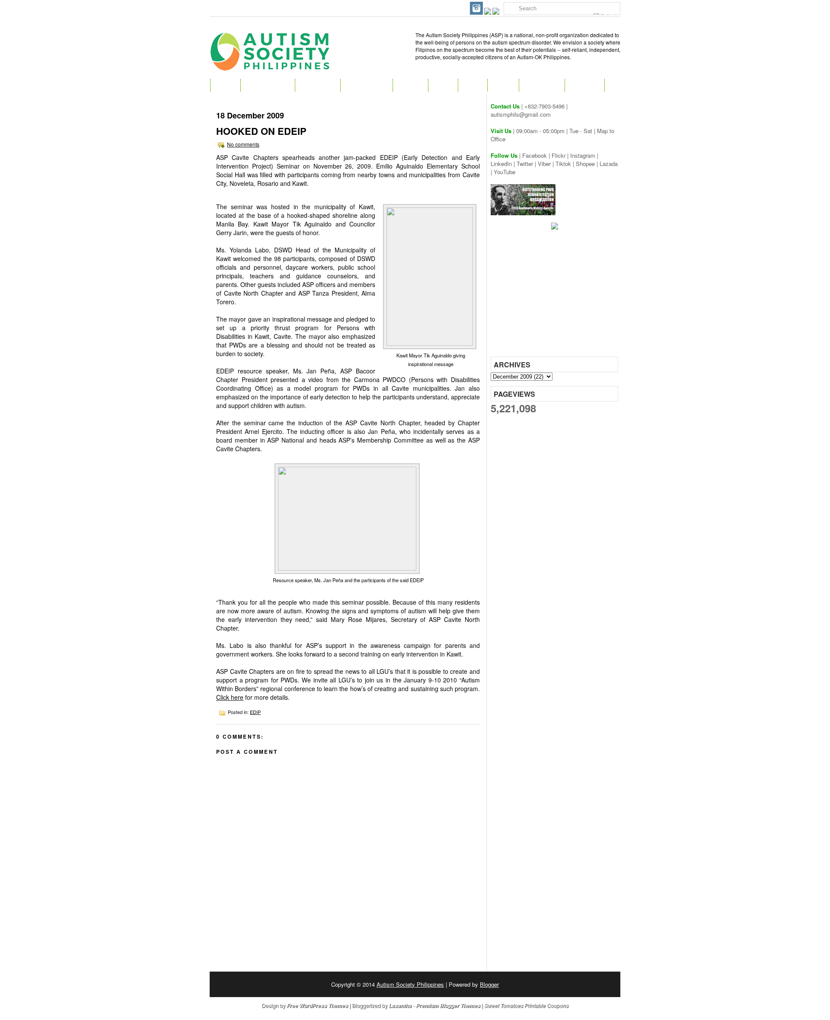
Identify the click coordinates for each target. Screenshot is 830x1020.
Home (225, 85)
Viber (544, 163)
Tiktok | (565, 163)
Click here (229, 697)
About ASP (317, 85)
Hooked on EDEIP (261, 131)
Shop (472, 85)
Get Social (541, 85)
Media (503, 85)
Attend (410, 85)
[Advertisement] (555, 296)
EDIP (255, 711)
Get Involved (366, 85)
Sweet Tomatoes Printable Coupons (526, 1005)
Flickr (558, 155)
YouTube (504, 172)
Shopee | (588, 163)
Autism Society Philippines (410, 984)
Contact (584, 85)
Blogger (489, 984)
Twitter (525, 163)
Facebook (534, 155)
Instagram (582, 155)
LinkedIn (501, 163)
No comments (243, 144)
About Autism (267, 85)
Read (442, 85)
